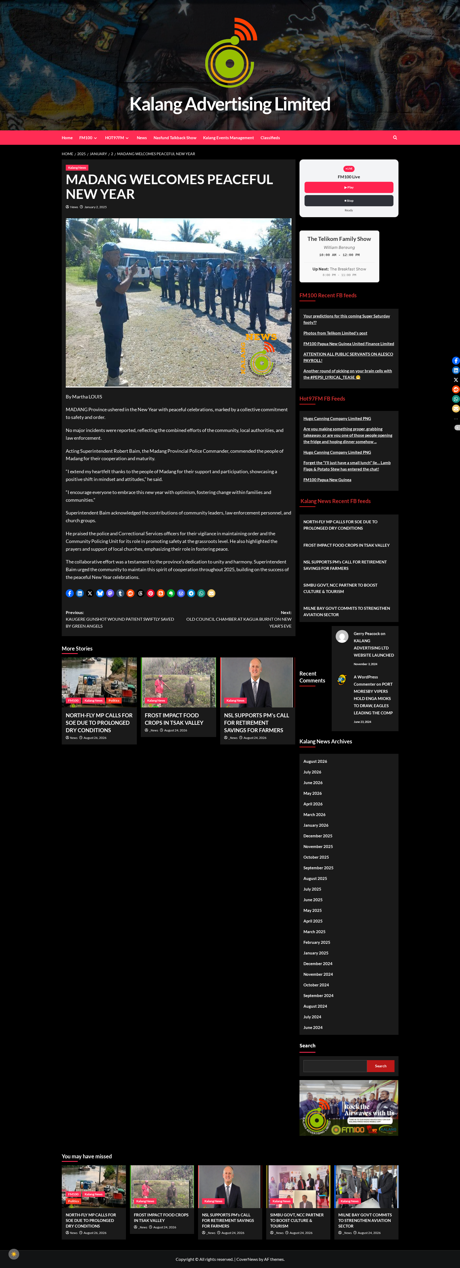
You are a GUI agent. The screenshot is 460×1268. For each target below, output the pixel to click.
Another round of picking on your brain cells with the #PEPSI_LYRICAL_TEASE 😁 (347, 374)
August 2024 (315, 1006)
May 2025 (312, 910)
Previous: (120, 619)
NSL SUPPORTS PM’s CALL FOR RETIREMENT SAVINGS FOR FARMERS (256, 722)
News (142, 137)
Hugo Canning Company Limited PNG (337, 418)
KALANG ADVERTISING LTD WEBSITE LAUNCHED (374, 647)
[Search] (395, 137)
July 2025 (312, 889)
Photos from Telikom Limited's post (335, 333)
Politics (114, 700)
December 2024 (317, 963)
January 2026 (315, 825)
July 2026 (312, 771)
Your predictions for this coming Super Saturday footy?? (346, 319)
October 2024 (316, 984)
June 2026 (313, 782)
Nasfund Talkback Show (175, 137)
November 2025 (318, 846)
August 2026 (315, 761)
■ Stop (349, 201)
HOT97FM (114, 137)
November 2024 (318, 974)
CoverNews (247, 1259)
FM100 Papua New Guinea (327, 479)
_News (153, 730)
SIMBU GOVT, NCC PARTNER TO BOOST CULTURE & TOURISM (340, 588)
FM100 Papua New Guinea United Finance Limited (348, 343)
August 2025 (315, 878)
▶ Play (349, 187)
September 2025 (318, 867)
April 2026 (313, 803)
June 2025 (313, 899)
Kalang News (77, 168)
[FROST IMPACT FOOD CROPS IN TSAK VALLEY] (178, 682)
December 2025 (317, 835)
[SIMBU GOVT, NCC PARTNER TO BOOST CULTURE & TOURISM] (298, 1186)
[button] (70, 593)
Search (307, 1045)
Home (67, 137)
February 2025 (316, 942)
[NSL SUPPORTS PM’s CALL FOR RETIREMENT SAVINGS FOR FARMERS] (257, 682)
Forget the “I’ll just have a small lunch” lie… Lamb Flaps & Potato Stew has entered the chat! (347, 465)
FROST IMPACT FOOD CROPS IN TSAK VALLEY (346, 545)
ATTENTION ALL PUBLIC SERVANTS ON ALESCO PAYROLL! (348, 357)
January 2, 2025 (95, 207)
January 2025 (315, 952)
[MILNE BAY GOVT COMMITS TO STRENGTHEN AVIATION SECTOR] (366, 1186)
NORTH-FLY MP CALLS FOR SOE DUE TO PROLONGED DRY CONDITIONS (99, 722)
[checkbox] (14, 1254)
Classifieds (270, 137)
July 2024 (312, 1016)
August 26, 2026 (95, 738)
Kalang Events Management (228, 137)
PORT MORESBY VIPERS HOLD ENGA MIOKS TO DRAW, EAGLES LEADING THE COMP (373, 698)
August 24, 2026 (175, 730)
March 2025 (314, 931)
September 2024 (318, 995)
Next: (238, 619)
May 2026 (312, 793)
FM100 (85, 137)
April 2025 (313, 921)
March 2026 (314, 814)
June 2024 (313, 1027)
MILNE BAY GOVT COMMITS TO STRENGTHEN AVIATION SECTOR (346, 611)
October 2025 (316, 857)
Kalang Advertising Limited (230, 103)
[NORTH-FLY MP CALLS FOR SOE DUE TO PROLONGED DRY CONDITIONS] (99, 682)
